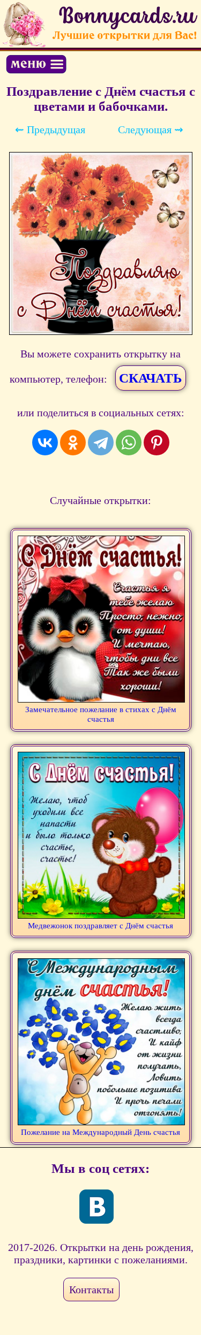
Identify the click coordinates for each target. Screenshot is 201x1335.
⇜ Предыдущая (50, 129)
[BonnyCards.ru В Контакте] (96, 1206)
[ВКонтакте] (45, 442)
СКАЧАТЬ (150, 378)
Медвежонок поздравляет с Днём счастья (100, 925)
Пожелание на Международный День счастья (100, 1132)
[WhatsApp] (129, 442)
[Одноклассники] (73, 442)
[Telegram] (101, 442)
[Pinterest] (156, 442)
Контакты (91, 1289)
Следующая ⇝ (150, 129)
